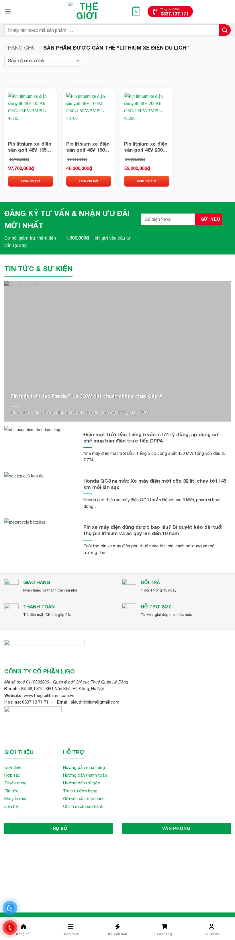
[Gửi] (225, 30)
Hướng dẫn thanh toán (85, 775)
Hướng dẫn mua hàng (84, 767)
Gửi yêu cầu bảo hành (84, 798)
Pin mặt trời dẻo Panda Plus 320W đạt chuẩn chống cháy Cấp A (87, 396)
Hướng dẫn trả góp (81, 782)
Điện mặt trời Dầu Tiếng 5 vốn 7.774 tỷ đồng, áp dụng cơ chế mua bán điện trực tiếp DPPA (151, 437)
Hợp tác (12, 775)
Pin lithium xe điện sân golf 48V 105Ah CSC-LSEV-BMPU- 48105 (30, 147)
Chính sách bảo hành (83, 806)
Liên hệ (11, 806)
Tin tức (11, 790)
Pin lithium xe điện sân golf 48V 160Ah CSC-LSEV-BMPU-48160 (88, 147)
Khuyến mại (15, 798)
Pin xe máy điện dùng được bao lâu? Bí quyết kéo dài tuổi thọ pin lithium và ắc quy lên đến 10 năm (152, 530)
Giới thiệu (13, 767)
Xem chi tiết (30, 181)
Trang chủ (20, 47)
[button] (7, 11)
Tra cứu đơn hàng (80, 790)
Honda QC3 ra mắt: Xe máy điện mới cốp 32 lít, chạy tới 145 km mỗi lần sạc (154, 484)
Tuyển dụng (15, 782)
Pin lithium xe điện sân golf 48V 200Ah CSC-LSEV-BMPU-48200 (146, 147)
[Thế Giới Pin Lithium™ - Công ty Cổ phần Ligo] (87, 11)
